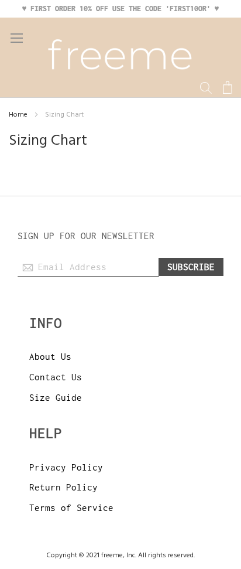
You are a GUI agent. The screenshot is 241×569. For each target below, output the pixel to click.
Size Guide (55, 397)
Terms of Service (71, 507)
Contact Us (55, 377)
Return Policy (63, 487)
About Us (50, 356)
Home (19, 115)
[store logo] (120, 57)
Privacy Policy (66, 467)
